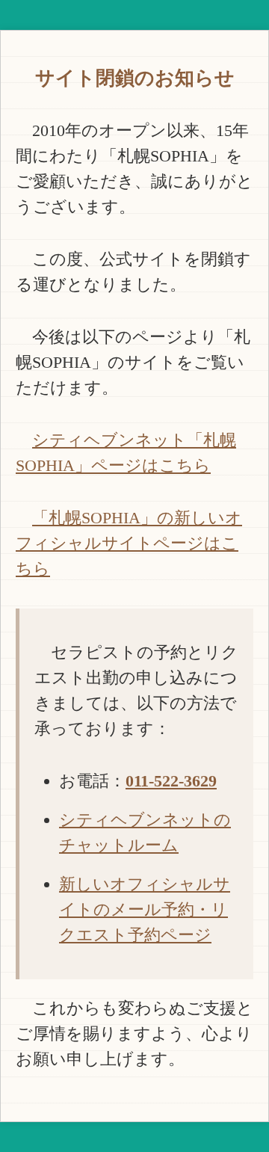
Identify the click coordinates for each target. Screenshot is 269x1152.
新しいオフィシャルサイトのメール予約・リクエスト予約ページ (144, 909)
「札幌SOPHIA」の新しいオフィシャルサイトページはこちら (129, 543)
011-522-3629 (171, 780)
